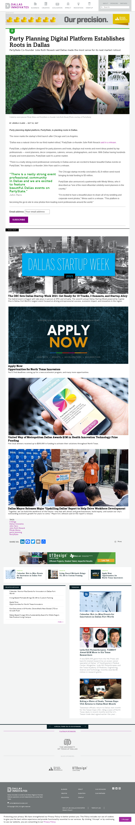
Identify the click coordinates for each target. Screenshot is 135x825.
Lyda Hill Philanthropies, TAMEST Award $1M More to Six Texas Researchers (98, 652)
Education (57, 8)
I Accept (125, 819)
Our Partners (100, 793)
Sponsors (114, 3)
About (105, 3)
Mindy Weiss (14, 530)
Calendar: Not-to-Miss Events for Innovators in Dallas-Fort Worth (30, 576)
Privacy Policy (67, 810)
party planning (15, 532)
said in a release (108, 142)
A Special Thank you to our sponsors (67, 726)
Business (35, 8)
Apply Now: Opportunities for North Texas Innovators (112, 576)
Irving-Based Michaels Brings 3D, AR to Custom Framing (31, 598)
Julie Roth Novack (17, 528)
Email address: (17, 212)
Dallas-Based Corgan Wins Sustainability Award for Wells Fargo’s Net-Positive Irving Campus (34, 616)
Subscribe (18, 220)
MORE (60, 622)
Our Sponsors (100, 789)
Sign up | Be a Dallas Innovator (73, 808)
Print (120, 542)
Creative (46, 8)
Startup (89, 8)
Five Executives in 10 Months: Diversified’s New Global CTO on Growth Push (33, 610)
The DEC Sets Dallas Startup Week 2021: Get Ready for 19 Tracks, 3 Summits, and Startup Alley (67, 296)
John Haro (13, 526)
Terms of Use (96, 808)
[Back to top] (125, 808)
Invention (78, 8)
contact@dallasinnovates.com (18, 803)
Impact (68, 8)
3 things (12, 522)
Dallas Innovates (16, 524)
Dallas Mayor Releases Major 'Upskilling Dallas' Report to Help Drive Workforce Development (66, 509)
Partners (123, 3)
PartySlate (13, 534)
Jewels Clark (18, 123)
